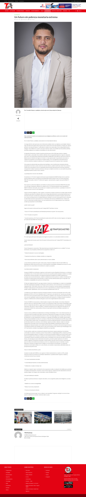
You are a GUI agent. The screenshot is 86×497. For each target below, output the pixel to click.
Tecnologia (8, 481)
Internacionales (20, 10)
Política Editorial (29, 474)
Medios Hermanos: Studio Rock (32, 489)
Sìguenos (27, 491)
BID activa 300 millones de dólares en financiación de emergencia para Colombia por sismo (63, 416)
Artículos (7, 487)
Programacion (8, 470)
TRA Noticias (24, 19)
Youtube (47, 472)
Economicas (47, 10)
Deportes (28, 10)
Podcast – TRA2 (29, 481)
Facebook (47, 470)
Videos (7, 489)
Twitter (47, 474)
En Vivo (5, 1)
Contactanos (21, 1)
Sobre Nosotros (11, 1)
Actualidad (12, 10)
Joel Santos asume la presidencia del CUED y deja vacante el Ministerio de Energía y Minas (23, 417)
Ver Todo (69, 429)
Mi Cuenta (28, 470)
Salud (42, 10)
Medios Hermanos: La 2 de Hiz (32, 483)
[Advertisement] (48, 121)
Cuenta (72, 1)
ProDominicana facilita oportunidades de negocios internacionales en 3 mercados (43, 417)
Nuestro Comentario (57, 10)
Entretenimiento (35, 10)
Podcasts (16, 1)
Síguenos (65, 10)
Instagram (48, 476)
